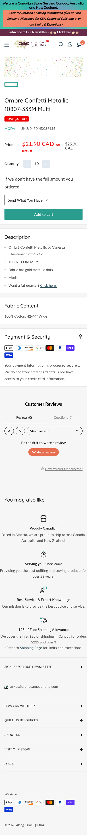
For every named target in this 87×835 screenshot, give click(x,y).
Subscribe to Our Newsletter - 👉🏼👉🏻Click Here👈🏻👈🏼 (43, 32)
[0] (79, 44)
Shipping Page (31, 647)
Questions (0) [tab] (63, 417)
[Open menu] (6, 45)
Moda (9, 128)
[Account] (70, 44)
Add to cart (43, 214)
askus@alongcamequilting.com (34, 686)
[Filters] (20, 431)
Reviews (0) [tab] (24, 417)
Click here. (48, 285)
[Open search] (61, 44)
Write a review (43, 452)
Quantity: (11, 163)
